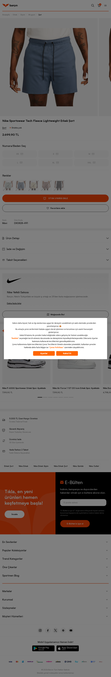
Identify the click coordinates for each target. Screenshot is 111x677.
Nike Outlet (94, 466)
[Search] (93, 5)
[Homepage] (9, 5)
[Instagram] (40, 630)
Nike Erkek (23, 466)
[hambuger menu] (105, 5)
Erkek (15, 15)
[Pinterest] (63, 630)
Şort (39, 15)
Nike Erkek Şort (60, 466)
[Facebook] (47, 630)
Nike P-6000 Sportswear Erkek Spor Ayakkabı (24, 388)
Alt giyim (31, 15)
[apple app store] (68, 648)
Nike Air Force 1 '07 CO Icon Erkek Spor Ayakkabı (76, 388)
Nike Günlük (78, 466)
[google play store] (43, 648)
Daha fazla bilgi (14, 303)
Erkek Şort (8, 466)
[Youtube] (71, 630)
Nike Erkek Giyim (41, 466)
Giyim (22, 15)
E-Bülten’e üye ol (75, 523)
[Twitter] (55, 630)
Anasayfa (6, 15)
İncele (14, 514)
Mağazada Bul (57, 314)
